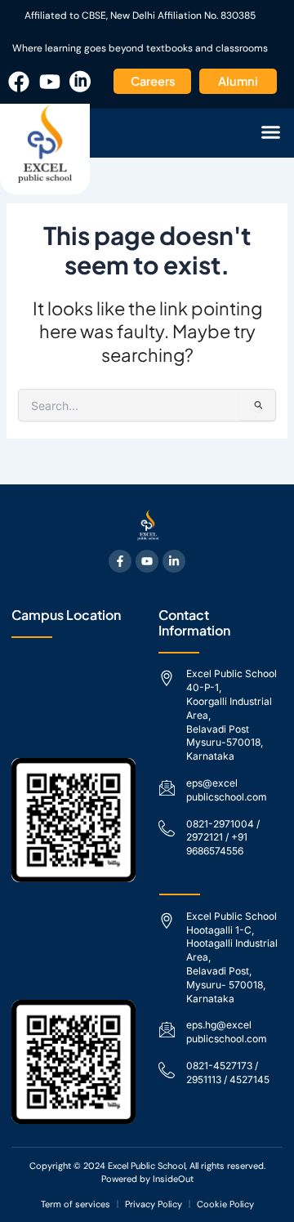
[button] (271, 132)
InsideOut (173, 1178)
